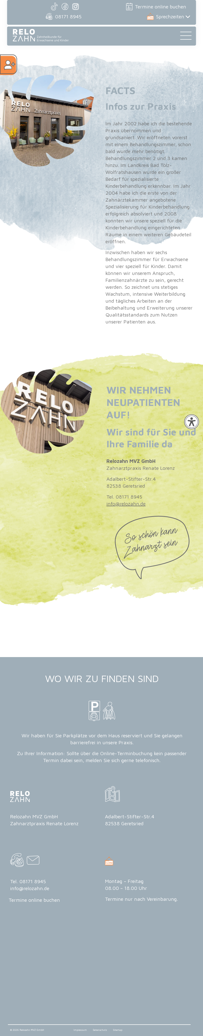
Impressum (80, 1029)
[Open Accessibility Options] (191, 421)
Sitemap (117, 1029)
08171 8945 (68, 16)
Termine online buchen (160, 6)
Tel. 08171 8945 (28, 881)
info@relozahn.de (126, 503)
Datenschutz (100, 1029)
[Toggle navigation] (185, 37)
